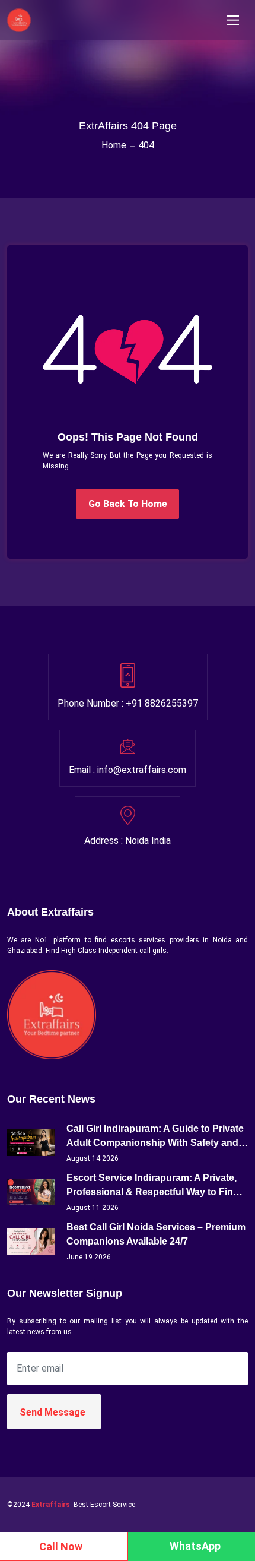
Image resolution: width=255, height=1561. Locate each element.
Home (113, 145)
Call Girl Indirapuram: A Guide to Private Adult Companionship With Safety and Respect (155, 1136)
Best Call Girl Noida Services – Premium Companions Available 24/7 (156, 1234)
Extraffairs (50, 1504)
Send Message (52, 1412)
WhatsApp (195, 1546)
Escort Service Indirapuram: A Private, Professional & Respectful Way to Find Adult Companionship (152, 1186)
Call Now (60, 1546)
